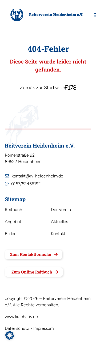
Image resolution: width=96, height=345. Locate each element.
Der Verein (61, 210)
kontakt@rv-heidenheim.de (37, 176)
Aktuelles (59, 222)
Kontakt (58, 234)
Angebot (13, 222)
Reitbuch (13, 210)
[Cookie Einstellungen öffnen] (9, 338)
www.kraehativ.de (21, 316)
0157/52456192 (26, 183)
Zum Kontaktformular (30, 254)
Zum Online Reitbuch (31, 272)
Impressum (43, 328)
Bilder (10, 234)
